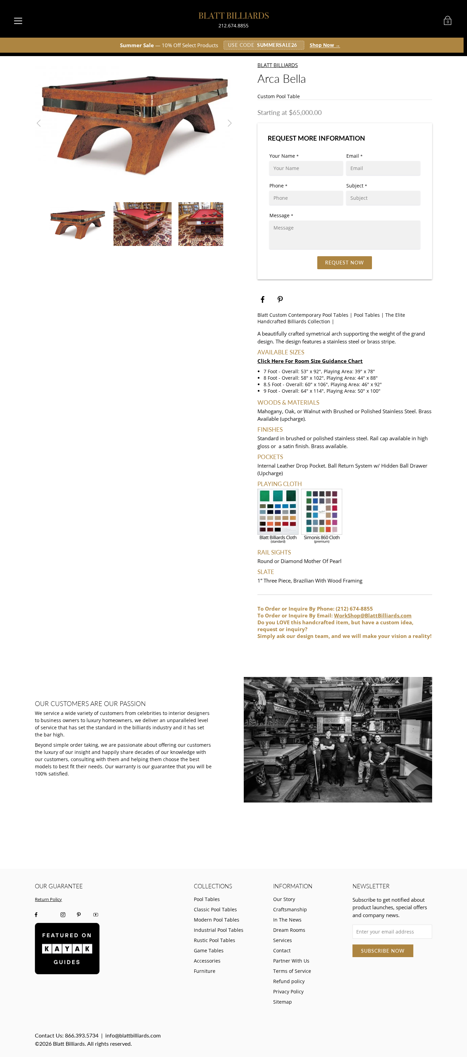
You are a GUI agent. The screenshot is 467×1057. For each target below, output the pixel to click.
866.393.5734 (81, 1035)
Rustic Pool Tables (214, 940)
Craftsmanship (290, 909)
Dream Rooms (289, 930)
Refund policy (289, 981)
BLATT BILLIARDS (277, 65)
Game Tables (209, 950)
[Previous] (38, 123)
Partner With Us (291, 960)
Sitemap (282, 1002)
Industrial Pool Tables (218, 930)
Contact (282, 950)
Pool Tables (367, 315)
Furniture (204, 971)
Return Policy (48, 899)
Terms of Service (292, 971)
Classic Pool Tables (215, 909)
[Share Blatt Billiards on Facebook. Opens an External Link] (262, 300)
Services (282, 940)
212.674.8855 (233, 25)
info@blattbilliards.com (133, 1035)
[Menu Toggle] (18, 20)
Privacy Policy (288, 991)
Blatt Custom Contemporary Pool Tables (302, 315)
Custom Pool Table (278, 96)
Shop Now (325, 45)
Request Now (344, 262)
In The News (287, 919)
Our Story (284, 899)
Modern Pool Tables (216, 919)
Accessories (207, 960)
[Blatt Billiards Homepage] (234, 15)
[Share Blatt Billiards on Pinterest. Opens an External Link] (281, 300)
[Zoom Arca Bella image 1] (134, 123)
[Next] (230, 123)
